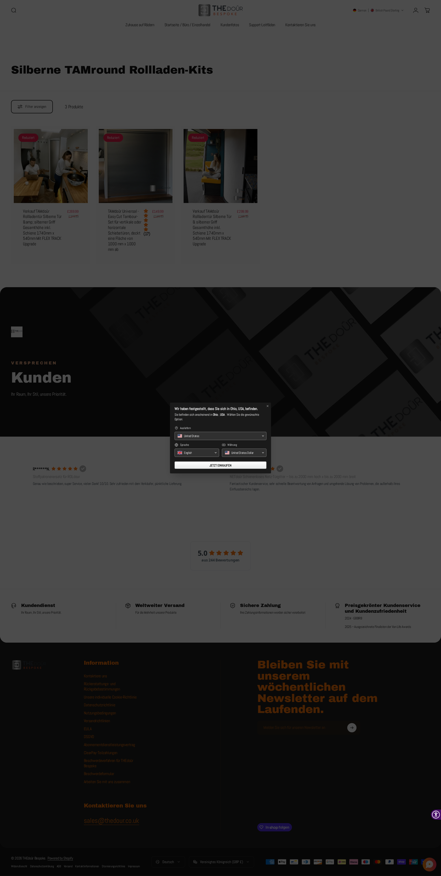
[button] (220, 436)
